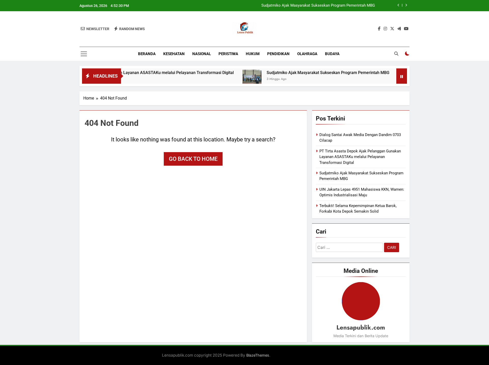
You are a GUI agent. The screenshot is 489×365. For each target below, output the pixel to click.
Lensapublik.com (360, 327)
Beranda (147, 54)
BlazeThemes (257, 355)
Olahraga (307, 54)
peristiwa (228, 54)
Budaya (332, 54)
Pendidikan (278, 54)
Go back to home (193, 159)
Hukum (253, 54)
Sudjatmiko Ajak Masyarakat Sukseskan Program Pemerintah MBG (318, 6)
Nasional (201, 54)
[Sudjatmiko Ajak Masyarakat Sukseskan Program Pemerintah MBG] (242, 79)
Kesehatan (174, 54)
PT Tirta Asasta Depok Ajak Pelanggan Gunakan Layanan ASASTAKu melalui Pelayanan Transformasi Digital (125, 72)
